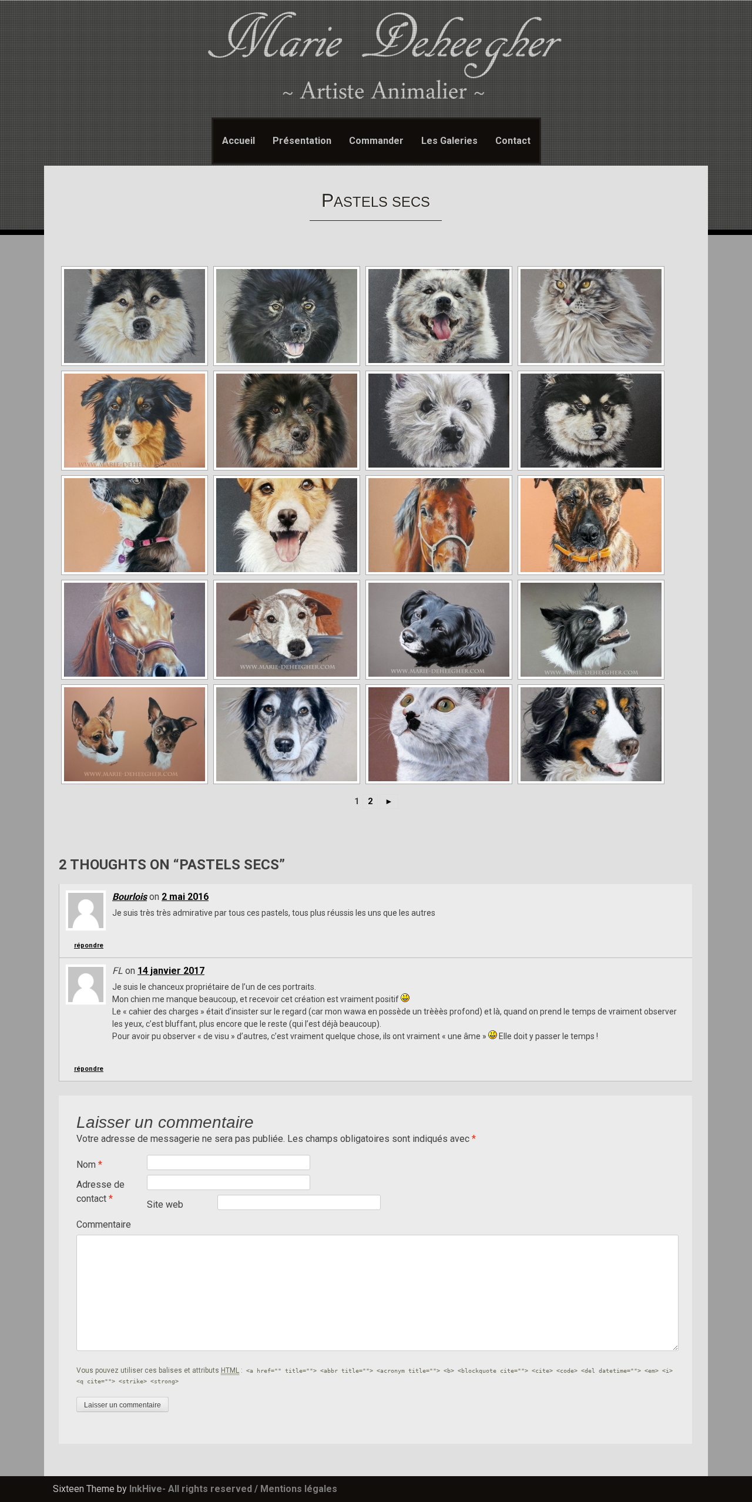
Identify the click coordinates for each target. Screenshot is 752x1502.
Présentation (302, 140)
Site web (165, 1204)
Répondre (88, 945)
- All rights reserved (207, 1488)
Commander (376, 140)
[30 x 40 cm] (285, 316)
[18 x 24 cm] (133, 421)
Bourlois (129, 896)
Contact (513, 140)
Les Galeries (449, 140)
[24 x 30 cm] (589, 525)
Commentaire (103, 1224)
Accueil (238, 140)
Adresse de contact (100, 1191)
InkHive (145, 1488)
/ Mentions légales (295, 1488)
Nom (89, 1164)
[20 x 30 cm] (133, 316)
